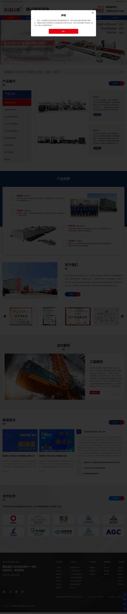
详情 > (63, 31)
